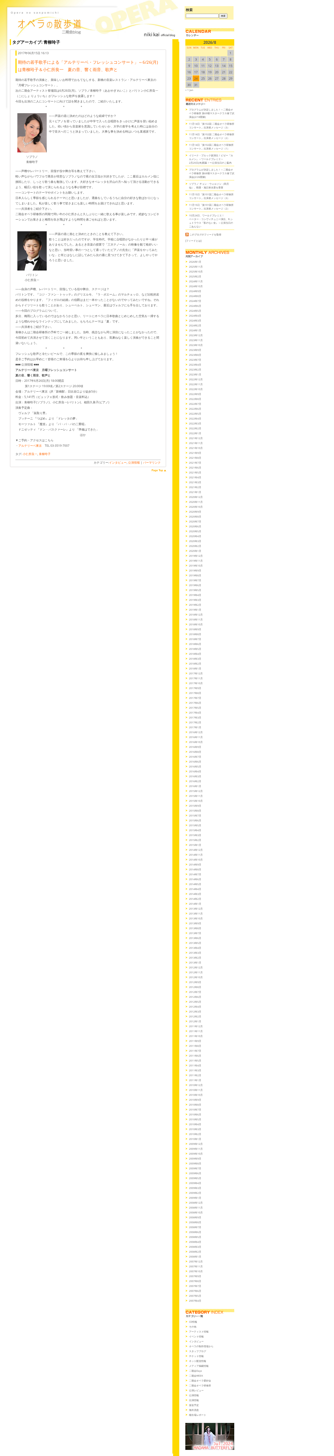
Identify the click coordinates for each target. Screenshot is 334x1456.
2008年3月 (195, 1246)
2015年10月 (196, 800)
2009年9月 (195, 1158)
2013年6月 (195, 938)
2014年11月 (196, 854)
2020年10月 (196, 506)
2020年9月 (195, 511)
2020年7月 (195, 521)
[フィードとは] (193, 240)
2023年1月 (195, 374)
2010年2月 (195, 1134)
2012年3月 (195, 1011)
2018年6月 (195, 644)
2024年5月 (195, 310)
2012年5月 (195, 1001)
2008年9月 (195, 1217)
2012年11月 (196, 972)
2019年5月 (195, 590)
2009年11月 (196, 1148)
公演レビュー (196, 1390)
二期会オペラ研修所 (200, 1385)
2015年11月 (196, 796)
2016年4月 (195, 771)
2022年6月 (195, 408)
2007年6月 (195, 1291)
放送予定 (194, 1405)
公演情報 (134, 462)
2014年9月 (195, 864)
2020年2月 (195, 546)
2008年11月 (196, 1207)
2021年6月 (195, 467)
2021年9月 (195, 453)
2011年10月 (196, 1036)
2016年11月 (196, 737)
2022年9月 (195, 394)
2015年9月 (195, 805)
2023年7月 (195, 359)
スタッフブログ (197, 1351)
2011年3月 (195, 1070)
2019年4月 (195, 595)
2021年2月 (195, 487)
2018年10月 (196, 624)
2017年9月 (195, 688)
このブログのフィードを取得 (205, 234)
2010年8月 (195, 1104)
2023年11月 (196, 340)
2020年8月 (195, 516)
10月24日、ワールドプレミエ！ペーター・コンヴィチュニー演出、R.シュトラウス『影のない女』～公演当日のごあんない (211, 221)
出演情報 (194, 1400)
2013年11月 (196, 913)
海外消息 (194, 1410)
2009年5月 (195, 1178)
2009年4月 (195, 1183)
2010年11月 (196, 1090)
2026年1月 (195, 261)
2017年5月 (195, 707)
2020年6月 (195, 526)
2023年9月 (195, 350)
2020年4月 (195, 536)
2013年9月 (195, 923)
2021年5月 (195, 472)
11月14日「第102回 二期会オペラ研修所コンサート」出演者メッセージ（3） (211, 125)
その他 (192, 1326)
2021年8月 (195, 457)
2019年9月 (195, 570)
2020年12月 (196, 497)
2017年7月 (195, 698)
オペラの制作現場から (201, 1346)
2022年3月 (195, 423)
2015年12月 (196, 791)
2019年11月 (196, 560)
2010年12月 (196, 1085)
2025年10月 (196, 271)
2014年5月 (195, 884)
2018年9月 (195, 629)
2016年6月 (195, 761)
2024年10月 (196, 286)
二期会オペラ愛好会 (200, 1380)
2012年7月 (195, 992)
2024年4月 (195, 315)
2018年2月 (195, 663)
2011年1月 (195, 1080)
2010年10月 (196, 1095)
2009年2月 (195, 1193)
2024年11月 (196, 281)
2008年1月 (195, 1256)
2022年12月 (196, 379)
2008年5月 (195, 1237)
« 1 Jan (189, 90)
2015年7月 (195, 815)
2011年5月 (195, 1060)
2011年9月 (195, 1041)
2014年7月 (195, 874)
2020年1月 (195, 551)
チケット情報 (196, 1356)
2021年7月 (195, 462)
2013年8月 (195, 928)
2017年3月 (195, 717)
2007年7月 (195, 1286)
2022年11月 (196, 384)
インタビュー (118, 462)
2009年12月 (196, 1144)
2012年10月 (196, 977)
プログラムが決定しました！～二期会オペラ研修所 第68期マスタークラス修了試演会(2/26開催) (211, 173)
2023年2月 (195, 369)
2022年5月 (195, 413)
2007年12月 (196, 1261)
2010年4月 (195, 1124)
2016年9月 (195, 747)
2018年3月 (195, 658)
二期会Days (195, 1370)
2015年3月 (195, 835)
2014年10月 (196, 859)
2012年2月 (195, 1016)
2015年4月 (195, 830)
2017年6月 (195, 702)
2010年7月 (195, 1109)
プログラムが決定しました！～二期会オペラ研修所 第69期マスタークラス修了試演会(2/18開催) (211, 113)
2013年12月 (196, 908)
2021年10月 (196, 448)
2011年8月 (195, 1046)
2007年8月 (195, 1281)
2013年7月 (195, 933)
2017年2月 (195, 722)
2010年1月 (195, 1139)
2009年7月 (195, 1168)
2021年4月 (195, 477)
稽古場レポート (197, 1415)
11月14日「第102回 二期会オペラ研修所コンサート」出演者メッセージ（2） (211, 136)
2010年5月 (195, 1119)
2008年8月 (195, 1222)
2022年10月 (196, 389)
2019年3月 (195, 600)
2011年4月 (195, 1065)
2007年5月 (195, 1295)
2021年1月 (195, 492)
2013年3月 (195, 952)
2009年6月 (195, 1173)
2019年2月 (195, 604)
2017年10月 (196, 683)
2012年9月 (195, 982)
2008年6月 (195, 1232)
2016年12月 (196, 732)
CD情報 (193, 1321)
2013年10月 (196, 918)
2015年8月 (195, 810)
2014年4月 (195, 889)
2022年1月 (195, 433)
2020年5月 (195, 531)
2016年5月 (195, 766)
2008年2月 (195, 1251)
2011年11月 (196, 1031)
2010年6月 (195, 1114)
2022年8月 (195, 399)
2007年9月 (195, 1276)
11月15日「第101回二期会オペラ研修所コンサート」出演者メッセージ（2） (211, 206)
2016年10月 (196, 742)
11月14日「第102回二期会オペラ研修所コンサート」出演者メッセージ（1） (211, 146)
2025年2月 (195, 276)
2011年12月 (196, 1026)
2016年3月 (195, 776)
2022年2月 (195, 428)
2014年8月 (195, 869)
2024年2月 (195, 325)
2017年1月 (195, 727)
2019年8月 (195, 575)
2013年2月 (195, 957)
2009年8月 (195, 1163)
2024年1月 (195, 330)
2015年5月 (195, 825)
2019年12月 (196, 555)
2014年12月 (196, 849)
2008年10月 (196, 1212)
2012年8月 (195, 987)
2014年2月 (195, 899)
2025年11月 (196, 266)
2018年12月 (196, 614)
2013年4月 (195, 948)
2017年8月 (195, 693)
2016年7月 (195, 756)
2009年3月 (195, 1188)
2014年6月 (195, 879)
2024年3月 (195, 320)
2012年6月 (195, 997)
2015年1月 (195, 845)
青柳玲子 (45, 454)
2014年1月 (195, 903)
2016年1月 (195, 786)
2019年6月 (195, 585)
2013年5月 (195, 943)
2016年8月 (195, 751)
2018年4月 (195, 653)
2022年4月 (195, 418)
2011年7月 (195, 1050)
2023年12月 (196, 335)
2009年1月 (195, 1197)
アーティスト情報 (199, 1331)
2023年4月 (195, 364)
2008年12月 (196, 1202)
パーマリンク (152, 462)
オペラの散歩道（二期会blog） (92, 23)
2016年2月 (195, 781)
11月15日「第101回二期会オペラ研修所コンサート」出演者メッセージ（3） (211, 196)
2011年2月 (195, 1075)
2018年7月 (195, 639)
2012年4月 (195, 1006)
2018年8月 (195, 634)
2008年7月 (195, 1227)
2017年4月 (195, 712)
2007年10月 (196, 1271)
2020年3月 (195, 541)
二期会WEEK (196, 1375)
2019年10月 (196, 565)
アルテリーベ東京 (30, 446)
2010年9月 (195, 1099)
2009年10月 (196, 1153)
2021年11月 (196, 443)
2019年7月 (195, 580)
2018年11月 (196, 619)
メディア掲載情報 (199, 1366)
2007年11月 (196, 1266)
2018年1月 (195, 668)
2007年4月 (195, 1300)
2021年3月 (195, 482)
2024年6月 (195, 306)
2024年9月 (195, 291)
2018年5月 (195, 649)
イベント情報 (196, 1336)
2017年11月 (196, 678)
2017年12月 (196, 673)
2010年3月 (195, 1129)
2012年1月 (195, 1021)
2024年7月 (195, 301)
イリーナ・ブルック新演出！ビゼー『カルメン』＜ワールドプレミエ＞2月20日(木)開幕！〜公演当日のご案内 (211, 159)
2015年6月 (195, 820)
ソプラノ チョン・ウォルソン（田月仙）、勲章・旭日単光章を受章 (209, 185)
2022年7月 (195, 404)
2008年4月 (195, 1242)
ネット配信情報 (197, 1361)
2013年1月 (195, 962)
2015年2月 (195, 840)
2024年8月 (195, 296)
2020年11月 (196, 502)
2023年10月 (196, 345)
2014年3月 (195, 894)
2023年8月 (195, 355)
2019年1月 (195, 609)
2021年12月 (196, 438)
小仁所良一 (30, 454)
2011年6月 (195, 1055)
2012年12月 (196, 967)
